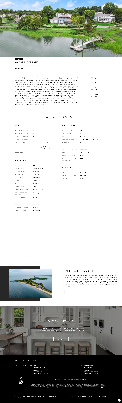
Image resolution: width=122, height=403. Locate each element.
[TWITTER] (106, 396)
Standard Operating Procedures (76, 379)
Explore (71, 292)
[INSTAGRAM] (103, 396)
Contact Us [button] (61, 339)
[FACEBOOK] (99, 396)
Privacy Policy (87, 396)
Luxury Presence (50, 396)
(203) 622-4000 (88, 367)
